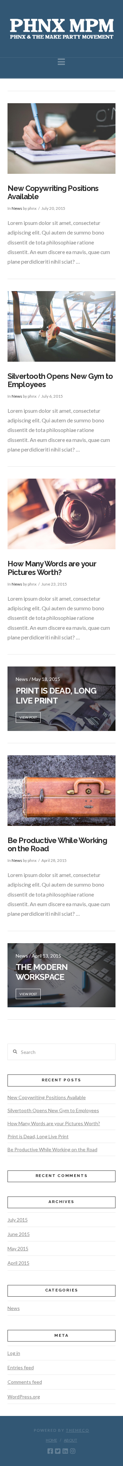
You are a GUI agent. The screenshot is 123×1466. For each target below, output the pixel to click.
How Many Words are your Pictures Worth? (52, 567)
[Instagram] (73, 1451)
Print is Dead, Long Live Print (38, 1136)
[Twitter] (57, 1451)
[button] (61, 62)
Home (51, 1440)
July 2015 (18, 1220)
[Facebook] (50, 1451)
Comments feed (25, 1382)
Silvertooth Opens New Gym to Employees (60, 380)
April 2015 (18, 1263)
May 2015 (18, 1248)
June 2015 (19, 1234)
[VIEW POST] (62, 138)
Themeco (77, 1430)
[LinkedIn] (65, 1451)
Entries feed (21, 1367)
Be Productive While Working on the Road (57, 844)
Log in (14, 1353)
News (17, 208)
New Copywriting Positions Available (53, 192)
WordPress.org (24, 1396)
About (70, 1440)
